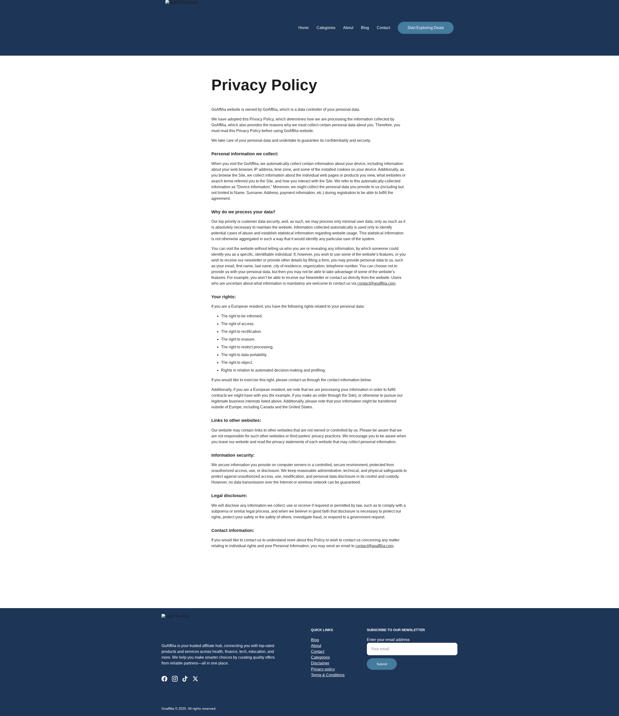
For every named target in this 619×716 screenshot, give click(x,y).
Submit (381, 664)
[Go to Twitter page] (195, 679)
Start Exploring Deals (425, 28)
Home (303, 28)
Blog (365, 28)
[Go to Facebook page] (164, 679)
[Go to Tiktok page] (185, 679)
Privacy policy (323, 669)
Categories (326, 28)
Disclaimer (320, 663)
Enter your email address (388, 640)
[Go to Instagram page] (175, 679)
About (348, 28)
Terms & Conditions (328, 675)
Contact (383, 28)
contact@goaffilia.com (376, 283)
